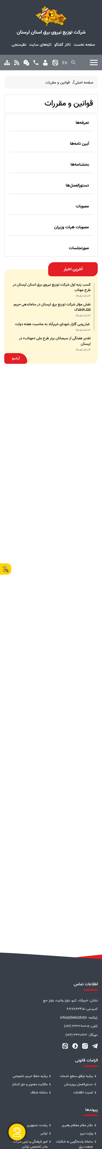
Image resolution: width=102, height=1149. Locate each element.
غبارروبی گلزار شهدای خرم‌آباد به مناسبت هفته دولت (53, 324)
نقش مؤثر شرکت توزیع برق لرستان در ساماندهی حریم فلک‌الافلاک (52, 307)
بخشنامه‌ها (80, 164)
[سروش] (75, 1046)
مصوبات (82, 206)
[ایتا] (65, 1046)
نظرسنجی (19, 44)
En (64, 63)
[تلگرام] (95, 1046)
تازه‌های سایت (40, 44)
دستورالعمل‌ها (77, 185)
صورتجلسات (79, 248)
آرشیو (16, 358)
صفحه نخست (84, 44)
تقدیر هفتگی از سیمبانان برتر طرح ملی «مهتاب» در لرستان (55, 341)
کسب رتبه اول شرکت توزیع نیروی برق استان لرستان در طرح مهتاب (52, 287)
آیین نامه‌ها (79, 143)
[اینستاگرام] (85, 1046)
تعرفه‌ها (82, 122)
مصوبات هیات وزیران (71, 227)
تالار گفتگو (62, 44)
